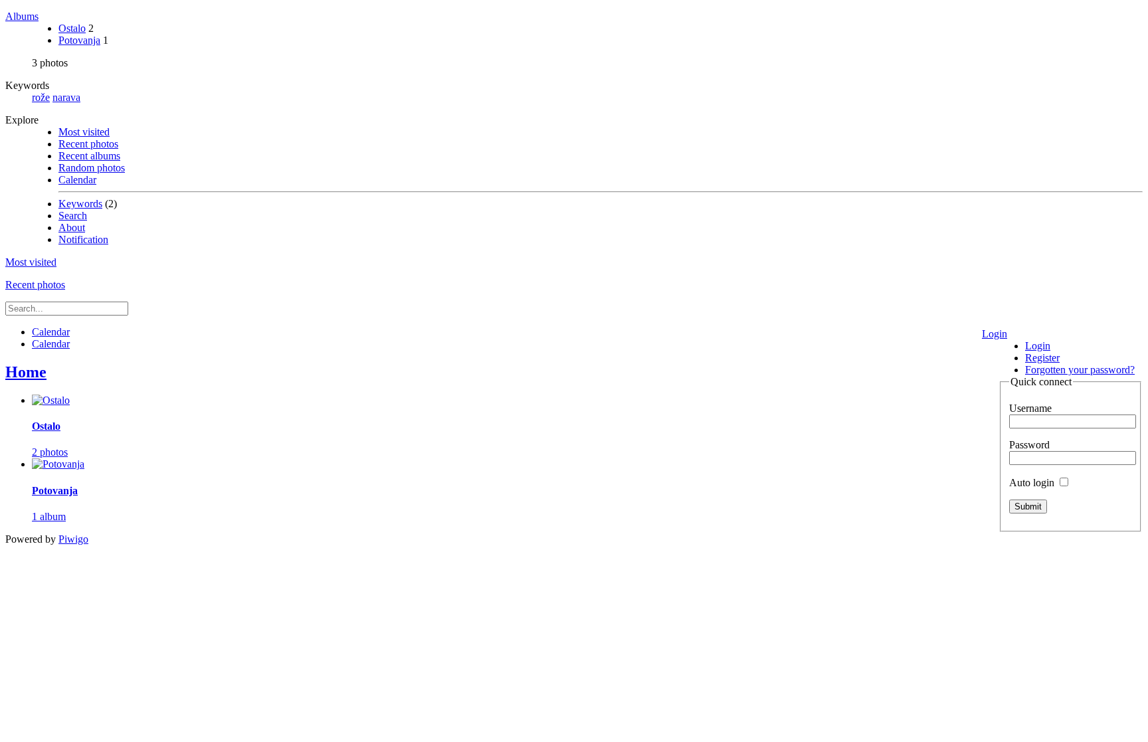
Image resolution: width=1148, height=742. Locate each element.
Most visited (84, 132)
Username (1030, 408)
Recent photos (88, 143)
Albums (22, 16)
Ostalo (72, 28)
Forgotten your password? (1080, 369)
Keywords (80, 203)
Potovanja (79, 40)
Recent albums (89, 155)
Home (26, 372)
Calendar (77, 179)
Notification (83, 239)
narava (66, 97)
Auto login (1033, 482)
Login (994, 333)
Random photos (91, 167)
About (71, 227)
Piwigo (73, 539)
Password (1029, 444)
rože (41, 97)
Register (1042, 357)
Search (72, 215)
